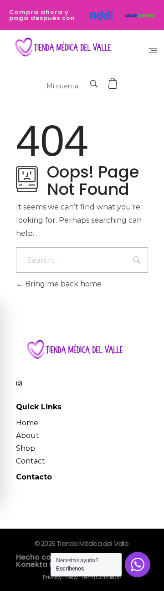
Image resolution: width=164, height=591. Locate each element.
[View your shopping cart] (113, 83)
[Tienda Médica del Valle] (61, 47)
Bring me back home (62, 284)
